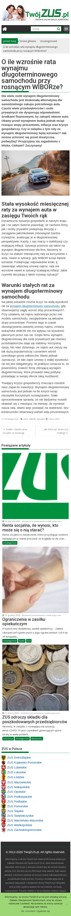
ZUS (29, 640)
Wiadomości (36, 738)
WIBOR (32, 419)
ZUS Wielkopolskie (19, 825)
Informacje (8, 738)
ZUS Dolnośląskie (19, 757)
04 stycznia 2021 (12, 521)
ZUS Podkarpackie (19, 796)
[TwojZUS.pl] (4, 28)
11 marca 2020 (11, 713)
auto (25, 419)
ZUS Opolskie (16, 791)
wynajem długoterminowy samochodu (34, 306)
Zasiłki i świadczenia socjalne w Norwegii (15, 431)
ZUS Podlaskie (17, 801)
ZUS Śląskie (15, 811)
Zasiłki (21, 640)
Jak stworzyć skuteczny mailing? (56, 431)
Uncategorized (11, 419)
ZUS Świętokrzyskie (20, 815)
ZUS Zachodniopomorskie (24, 830)
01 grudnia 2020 (12, 615)
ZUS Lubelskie (17, 767)
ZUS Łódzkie (15, 777)
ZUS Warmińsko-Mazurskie (25, 820)
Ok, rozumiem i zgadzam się (35, 911)
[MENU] (66, 28)
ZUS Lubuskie (16, 772)
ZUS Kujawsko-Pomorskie (24, 762)
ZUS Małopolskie (18, 787)
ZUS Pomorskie (17, 806)
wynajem (41, 419)
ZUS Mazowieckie (19, 782)
